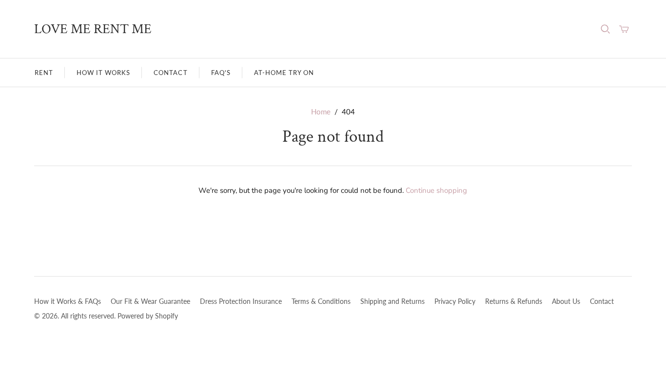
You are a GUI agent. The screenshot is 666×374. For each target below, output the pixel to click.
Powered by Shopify (148, 316)
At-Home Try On (284, 72)
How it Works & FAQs (67, 301)
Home (321, 111)
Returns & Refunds (513, 301)
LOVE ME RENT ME (93, 29)
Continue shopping (436, 190)
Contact (170, 72)
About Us (566, 301)
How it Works (103, 72)
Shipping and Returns (392, 301)
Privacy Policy (454, 301)
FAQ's (221, 72)
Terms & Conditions (321, 301)
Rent (44, 72)
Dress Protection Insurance (241, 301)
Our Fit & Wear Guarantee (150, 301)
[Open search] (605, 29)
